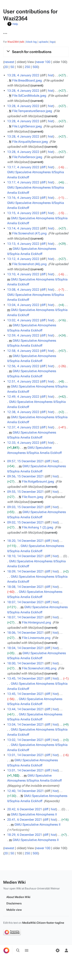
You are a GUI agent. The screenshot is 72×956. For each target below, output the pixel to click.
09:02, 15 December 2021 (25, 522)
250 (27, 67)
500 (35, 67)
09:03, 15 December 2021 (25, 507)
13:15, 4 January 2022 (23, 213)
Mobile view (14, 909)
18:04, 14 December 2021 (25, 648)
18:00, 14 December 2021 (25, 663)
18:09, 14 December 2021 (25, 571)
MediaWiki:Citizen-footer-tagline (43, 922)
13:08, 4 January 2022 (23, 289)
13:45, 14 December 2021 (25, 678)
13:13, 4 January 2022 (23, 244)
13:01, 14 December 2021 (25, 755)
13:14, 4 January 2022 (23, 228)
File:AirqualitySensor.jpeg (30, 142)
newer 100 (43, 62)
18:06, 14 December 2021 (25, 632)
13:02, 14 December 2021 (25, 740)
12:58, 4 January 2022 (23, 351)
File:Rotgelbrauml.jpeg (38, 481)
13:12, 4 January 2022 (23, 259)
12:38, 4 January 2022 (23, 412)
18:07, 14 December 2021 (25, 602)
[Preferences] (58, 950)
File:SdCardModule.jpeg (29, 95)
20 (6, 67)
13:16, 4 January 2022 (23, 198)
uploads (43, 41)
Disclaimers (14, 903)
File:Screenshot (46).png (29, 264)
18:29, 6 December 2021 (24, 835)
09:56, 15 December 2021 (25, 476)
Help (15, 24)
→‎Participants (18, 830)
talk (22, 41)
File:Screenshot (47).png (29, 233)
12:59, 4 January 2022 (23, 335)
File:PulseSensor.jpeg (27, 157)
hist (50, 75)
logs (52, 41)
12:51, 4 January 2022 (23, 381)
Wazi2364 (13, 41)
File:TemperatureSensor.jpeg (32, 111)
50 (12, 67)
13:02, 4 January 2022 (23, 320)
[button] (36, 51)
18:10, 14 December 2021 (25, 556)
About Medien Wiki (18, 897)
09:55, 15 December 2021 (25, 492)
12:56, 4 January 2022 (23, 366)
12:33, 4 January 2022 (23, 443)
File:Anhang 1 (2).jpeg (37, 527)
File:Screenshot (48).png (39, 668)
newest (9, 62)
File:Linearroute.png (36, 638)
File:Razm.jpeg (32, 497)
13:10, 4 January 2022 (23, 274)
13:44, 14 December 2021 (25, 709)
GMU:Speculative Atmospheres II (34, 814)
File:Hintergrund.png (36, 622)
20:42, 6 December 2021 (24, 809)
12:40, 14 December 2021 (25, 791)
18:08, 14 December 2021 (25, 587)
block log (31, 41)
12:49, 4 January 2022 (23, 396)
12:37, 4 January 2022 (23, 427)
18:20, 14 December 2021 (25, 541)
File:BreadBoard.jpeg (27, 80)
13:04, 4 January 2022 (23, 305)
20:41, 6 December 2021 (24, 819)
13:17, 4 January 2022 (23, 167)
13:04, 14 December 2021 (25, 724)
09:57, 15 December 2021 (25, 461)
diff (43, 167)
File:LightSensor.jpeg (27, 126)
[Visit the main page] (6, 950)
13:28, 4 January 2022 (23, 75)
